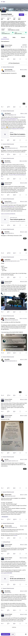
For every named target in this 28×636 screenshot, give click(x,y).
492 (2, 19)
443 (8, 19)
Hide (23, 76)
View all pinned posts (14, 63)
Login (12, 634)
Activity (5, 37)
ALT (24, 103)
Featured (23, 37)
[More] (26, 59)
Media (14, 37)
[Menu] (26, 14)
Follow (21, 14)
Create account (5, 634)
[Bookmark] (20, 59)
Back (4, 1)
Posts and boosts (5, 41)
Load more (14, 627)
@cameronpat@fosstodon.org (6, 15)
